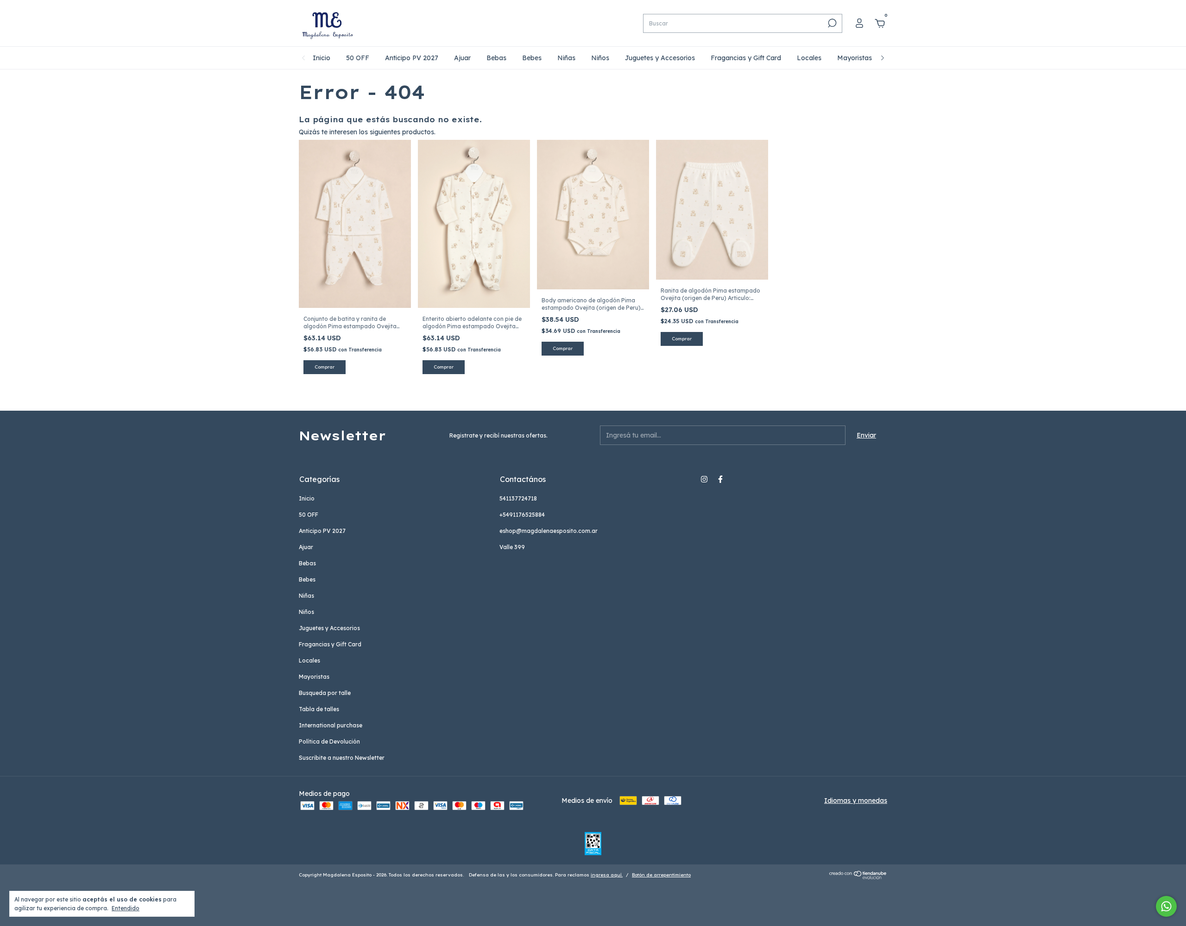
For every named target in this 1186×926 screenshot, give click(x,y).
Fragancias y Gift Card (746, 58)
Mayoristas (854, 58)
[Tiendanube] (858, 877)
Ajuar (462, 58)
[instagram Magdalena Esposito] (704, 479)
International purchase (330, 725)
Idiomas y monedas (855, 800)
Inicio (321, 58)
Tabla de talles (319, 709)
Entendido (125, 908)
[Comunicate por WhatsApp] (1166, 906)
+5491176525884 (522, 514)
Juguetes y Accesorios (660, 58)
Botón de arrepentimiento (661, 875)
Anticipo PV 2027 (411, 58)
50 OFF (357, 58)
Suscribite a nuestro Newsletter (342, 757)
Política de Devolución (329, 741)
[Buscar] (831, 23)
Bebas (496, 58)
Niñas (566, 58)
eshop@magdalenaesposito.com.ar (548, 530)
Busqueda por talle (325, 692)
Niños (600, 58)
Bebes (532, 58)
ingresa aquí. (607, 875)
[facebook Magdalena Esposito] (720, 479)
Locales (809, 58)
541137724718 (518, 498)
